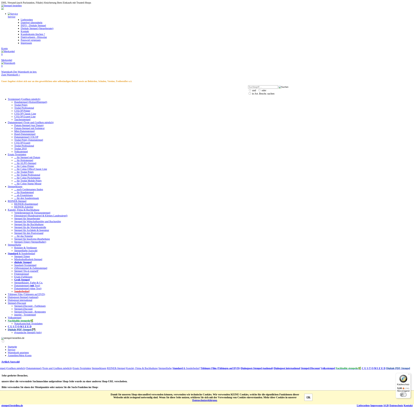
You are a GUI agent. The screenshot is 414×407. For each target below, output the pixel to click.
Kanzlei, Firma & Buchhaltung (23, 209)
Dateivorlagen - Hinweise (34, 37)
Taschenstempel (22, 119)
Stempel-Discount (17, 303)
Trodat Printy (21, 105)
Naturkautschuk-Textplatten (28, 323)
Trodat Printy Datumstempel (28, 140)
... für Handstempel (24, 192)
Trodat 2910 (20, 148)
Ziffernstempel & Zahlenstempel (30, 268)
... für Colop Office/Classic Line (30, 169)
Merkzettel (6, 57)
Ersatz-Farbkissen (23, 276)
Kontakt (25, 31)
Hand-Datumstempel (24, 134)
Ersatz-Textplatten (17, 154)
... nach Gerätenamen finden (28, 189)
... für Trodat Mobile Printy (28, 180)
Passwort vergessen (31, 40)
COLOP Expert (22, 142)
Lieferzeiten (27, 19)
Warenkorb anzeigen (18, 352)
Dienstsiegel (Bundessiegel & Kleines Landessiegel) (40, 215)
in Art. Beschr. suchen (262, 93)
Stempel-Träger (22, 256)
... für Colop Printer (24, 166)
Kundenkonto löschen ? (33, 34)
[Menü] (409, 375)
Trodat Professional (24, 107)
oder (263, 90)
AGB (386, 405)
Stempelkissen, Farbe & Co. (28, 282)
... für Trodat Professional (27, 174)
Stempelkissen (15, 186)
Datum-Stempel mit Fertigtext (29, 128)
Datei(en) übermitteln (31, 22)
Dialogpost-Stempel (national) (23, 297)
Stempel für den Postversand (28, 233)
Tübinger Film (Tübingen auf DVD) (26, 294)
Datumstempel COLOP (26, 137)
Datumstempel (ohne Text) (27, 288)
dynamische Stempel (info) (28, 332)
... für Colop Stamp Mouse (27, 183)
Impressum (26, 43)
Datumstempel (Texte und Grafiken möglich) (31, 122)
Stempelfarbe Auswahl (25, 250)
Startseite (12, 346)
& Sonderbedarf (21, 253)
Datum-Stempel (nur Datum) (29, 125)
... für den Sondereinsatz (26, 198)
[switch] (403, 395)
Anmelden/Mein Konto (20, 355)
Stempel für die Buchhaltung (29, 224)
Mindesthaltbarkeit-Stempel (28, 259)
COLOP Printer (22, 110)
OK (308, 397)
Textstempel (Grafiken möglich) (24, 99)
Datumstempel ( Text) (27, 285)
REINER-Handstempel (26, 204)
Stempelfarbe (14, 244)
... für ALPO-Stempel (25, 163)
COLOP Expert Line (25, 116)
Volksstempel (21, 151)
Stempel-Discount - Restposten (30, 311)
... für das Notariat (23, 236)
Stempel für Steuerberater (27, 218)
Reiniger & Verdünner (25, 247)
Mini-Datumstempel (24, 131)
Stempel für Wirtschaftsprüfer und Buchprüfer (37, 221)
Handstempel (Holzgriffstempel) (30, 102)
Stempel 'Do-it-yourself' (26, 271)
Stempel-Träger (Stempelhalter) (30, 241)
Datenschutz (396, 405)
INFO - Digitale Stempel (33, 25)
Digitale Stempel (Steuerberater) (37, 28)
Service (11, 349)
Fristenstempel (21, 274)
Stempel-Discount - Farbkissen (30, 306)
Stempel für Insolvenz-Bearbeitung (32, 239)
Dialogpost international (20, 300)
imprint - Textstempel (25, 314)
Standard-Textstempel (25, 265)
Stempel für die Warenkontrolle (30, 227)
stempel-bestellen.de (12, 405)
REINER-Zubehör (23, 207)
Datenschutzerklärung (204, 400)
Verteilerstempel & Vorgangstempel (32, 212)
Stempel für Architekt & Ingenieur (31, 230)
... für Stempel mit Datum (27, 157)
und (253, 90)
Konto (4, 48)
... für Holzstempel (23, 160)
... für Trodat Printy (24, 172)
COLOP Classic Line (25, 113)
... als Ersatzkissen (23, 195)
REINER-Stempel (17, 201)
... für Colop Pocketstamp (27, 177)
